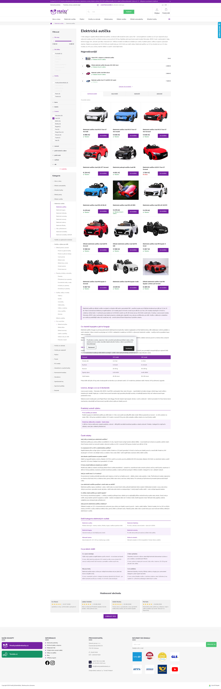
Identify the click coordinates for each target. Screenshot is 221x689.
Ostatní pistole (62, 266)
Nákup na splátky (51, 653)
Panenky (60, 276)
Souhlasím (129, 348)
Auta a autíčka (62, 311)
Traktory (60, 295)
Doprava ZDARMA (60, 64)
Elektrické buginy (60, 210)
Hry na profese (60, 321)
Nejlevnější (114, 94)
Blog (48, 655)
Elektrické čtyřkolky (61, 213)
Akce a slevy (57, 181)
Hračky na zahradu (59, 345)
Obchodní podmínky (55, 5)
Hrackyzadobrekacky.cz (18, 645)
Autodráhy (61, 302)
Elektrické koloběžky (61, 232)
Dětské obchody (62, 330)
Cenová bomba (59, 67)
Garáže (60, 299)
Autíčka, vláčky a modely (62, 292)
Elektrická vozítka (59, 203)
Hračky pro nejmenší (60, 350)
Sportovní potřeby (59, 386)
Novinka (58, 59)
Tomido (57, 96)
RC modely (57, 363)
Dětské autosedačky (60, 185)
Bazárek (56, 390)
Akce (57, 56)
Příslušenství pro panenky (65, 279)
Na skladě (58, 53)
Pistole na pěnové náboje (64, 254)
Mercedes (58, 115)
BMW (57, 80)
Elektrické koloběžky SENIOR (64, 235)
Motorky (60, 314)
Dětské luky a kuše (63, 263)
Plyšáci (56, 354)
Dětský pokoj (58, 194)
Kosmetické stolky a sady (64, 282)
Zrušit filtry (64, 169)
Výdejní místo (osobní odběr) (54, 650)
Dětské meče (61, 260)
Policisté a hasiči (62, 340)
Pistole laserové (62, 269)
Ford (57, 129)
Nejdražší (137, 94)
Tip (56, 62)
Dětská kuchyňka (62, 324)
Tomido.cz (13, 654)
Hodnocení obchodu (110, 593)
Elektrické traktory (61, 222)
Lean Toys (58, 91)
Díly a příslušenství (61, 228)
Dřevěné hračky (58, 190)
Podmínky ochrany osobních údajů (71, 5)
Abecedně (159, 94)
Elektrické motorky (61, 219)
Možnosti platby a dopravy (54, 645)
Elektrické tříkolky (61, 225)
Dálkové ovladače (132, 537)
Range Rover (59, 132)
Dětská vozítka (58, 199)
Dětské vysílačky (60, 318)
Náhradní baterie (87, 537)
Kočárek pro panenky (63, 285)
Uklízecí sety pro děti (63, 337)
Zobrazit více (110, 616)
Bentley (57, 124)
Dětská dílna (61, 327)
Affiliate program (51, 658)
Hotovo (57, 70)
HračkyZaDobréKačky (61, 83)
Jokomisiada (59, 85)
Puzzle (56, 359)
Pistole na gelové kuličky (64, 251)
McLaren (58, 135)
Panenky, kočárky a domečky (63, 273)
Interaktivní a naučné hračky (62, 368)
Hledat (129, 12)
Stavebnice (57, 377)
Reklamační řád (51, 648)
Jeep (57, 140)
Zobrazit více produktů (125, 86)
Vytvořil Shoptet (215, 685)
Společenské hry (58, 381)
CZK (166, 5)
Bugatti (57, 126)
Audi (57, 118)
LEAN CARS (59, 88)
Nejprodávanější (92, 94)
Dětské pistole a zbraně (62, 247)
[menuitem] (56, 19)
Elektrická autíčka (61, 207)
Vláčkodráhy (61, 305)
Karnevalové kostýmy (60, 372)
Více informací (91, 344)
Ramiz (57, 94)
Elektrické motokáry (61, 216)
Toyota (57, 137)
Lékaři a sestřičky (62, 333)
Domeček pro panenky (64, 288)
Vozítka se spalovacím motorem (63, 240)
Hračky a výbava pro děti (61, 244)
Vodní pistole (61, 257)
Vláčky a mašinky (62, 308)
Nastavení (91, 347)
